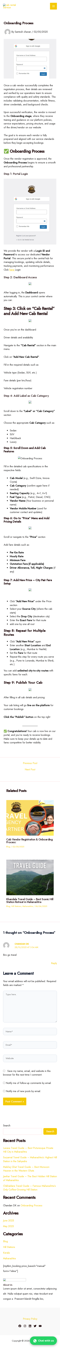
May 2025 (8, 1226)
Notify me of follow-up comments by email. (29, 1083)
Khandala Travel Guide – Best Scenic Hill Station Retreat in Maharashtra (29, 900)
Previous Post (30, 763)
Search (6, 1125)
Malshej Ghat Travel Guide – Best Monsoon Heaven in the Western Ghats (26, 1169)
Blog (8, 846)
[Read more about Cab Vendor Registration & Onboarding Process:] (30, 817)
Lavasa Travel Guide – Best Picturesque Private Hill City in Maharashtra (28, 1150)
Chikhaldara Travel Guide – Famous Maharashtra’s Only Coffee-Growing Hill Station (29, 1188)
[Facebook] (19, 1326)
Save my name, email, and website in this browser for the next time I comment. (27, 1073)
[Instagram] (25, 1326)
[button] (43, 1340)
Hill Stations (16, 906)
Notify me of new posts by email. (23, 1091)
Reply (54, 963)
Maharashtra (27, 906)
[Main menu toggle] (53, 6)
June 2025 (8, 1220)
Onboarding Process (31, 1205)
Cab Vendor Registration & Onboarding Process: (29, 840)
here (12, 270)
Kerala (6, 1253)
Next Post (30, 769)
